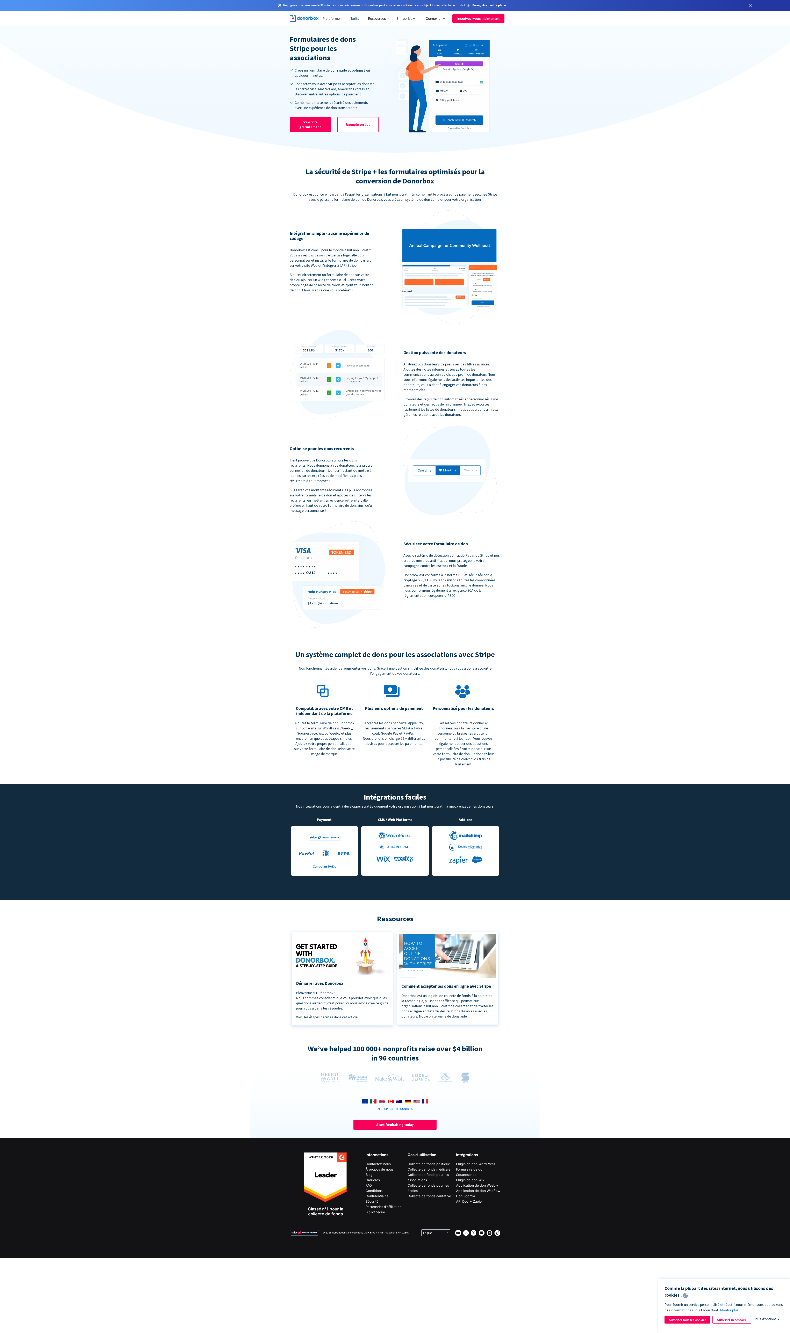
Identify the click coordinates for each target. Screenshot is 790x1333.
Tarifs (354, 18)
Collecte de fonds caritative (429, 1196)
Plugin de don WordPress (475, 1164)
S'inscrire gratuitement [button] (310, 124)
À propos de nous (379, 1169)
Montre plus (729, 1310)
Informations (377, 1155)
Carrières (373, 1180)
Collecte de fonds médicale (429, 1169)
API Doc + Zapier (469, 1201)
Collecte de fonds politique (429, 1164)
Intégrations (467, 1155)
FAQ (369, 1185)
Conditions (374, 1191)
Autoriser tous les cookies (687, 1320)
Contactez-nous (378, 1164)
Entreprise (404, 18)
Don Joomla (465, 1196)
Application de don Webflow (478, 1191)
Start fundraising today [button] (395, 1124)
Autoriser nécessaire (732, 1320)
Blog (369, 1175)
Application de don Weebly (477, 1185)
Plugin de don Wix (470, 1180)
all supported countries (395, 1109)
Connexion (434, 18)
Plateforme (331, 18)
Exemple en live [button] (358, 124)
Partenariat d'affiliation (383, 1207)
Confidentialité (377, 1196)
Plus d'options (765, 1319)
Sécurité (372, 1201)
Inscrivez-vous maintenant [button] (478, 18)
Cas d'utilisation (422, 1155)
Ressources (377, 18)
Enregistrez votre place (489, 5)
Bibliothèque (375, 1212)
